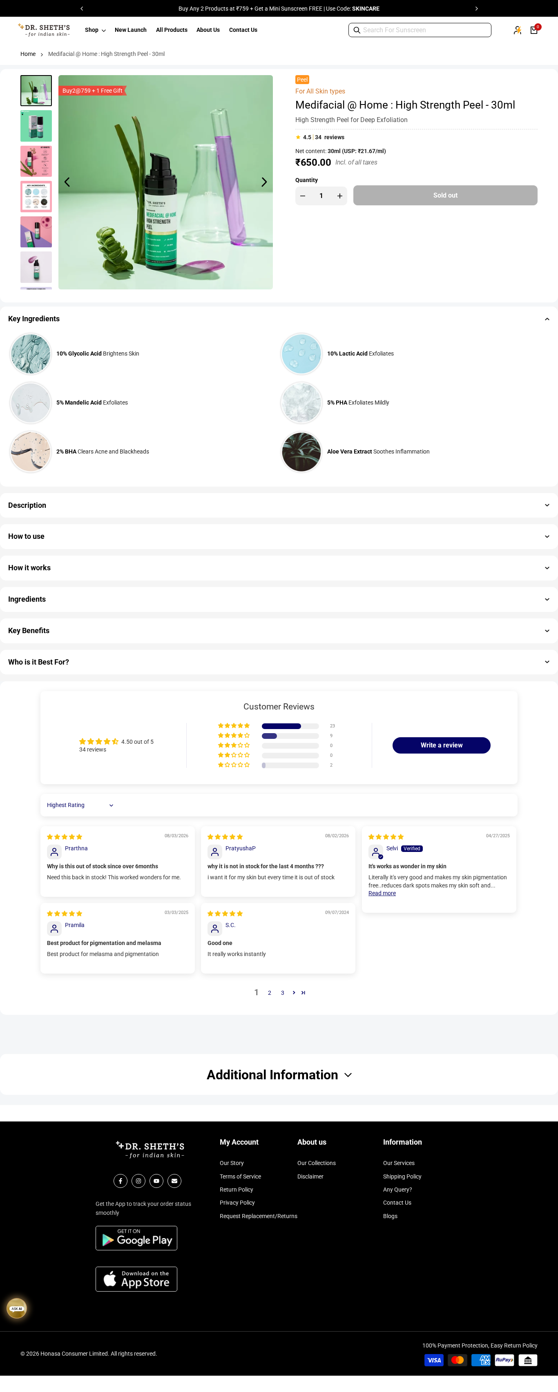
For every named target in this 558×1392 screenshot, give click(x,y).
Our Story (232, 1163)
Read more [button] (382, 893)
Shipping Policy (402, 1176)
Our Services (399, 1163)
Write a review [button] (442, 745)
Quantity (306, 179)
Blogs (390, 1216)
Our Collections (316, 1163)
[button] (234, 726)
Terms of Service (240, 1176)
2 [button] (269, 993)
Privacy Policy (237, 1202)
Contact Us (397, 1202)
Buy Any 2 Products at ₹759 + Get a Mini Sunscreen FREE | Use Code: (279, 8)
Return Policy (236, 1189)
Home (28, 54)
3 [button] (282, 993)
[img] (64, 837)
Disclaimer (310, 1176)
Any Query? (397, 1189)
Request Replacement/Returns (258, 1216)
